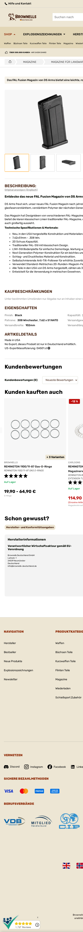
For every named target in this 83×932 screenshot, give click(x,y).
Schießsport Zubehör (68, 697)
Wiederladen (62, 688)
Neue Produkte (13, 661)
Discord (14, 766)
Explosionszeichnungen (42, 34)
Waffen (7, 43)
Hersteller (10, 643)
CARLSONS (74, 462)
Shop (8, 34)
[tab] (30, 527)
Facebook (60, 767)
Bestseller (10, 652)
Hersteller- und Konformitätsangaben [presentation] (30, 527)
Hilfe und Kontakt (19, 3)
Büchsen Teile (20, 43)
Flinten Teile (55, 43)
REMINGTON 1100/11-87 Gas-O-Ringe (28, 466)
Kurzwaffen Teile (38, 43)
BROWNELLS (11, 462)
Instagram (36, 767)
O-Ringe (8, 496)
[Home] (9, 62)
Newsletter (10, 679)
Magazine (68, 43)
